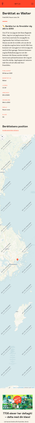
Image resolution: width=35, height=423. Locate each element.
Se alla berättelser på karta (10, 130)
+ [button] (2, 137)
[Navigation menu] (32, 4)
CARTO (33, 387)
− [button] (2, 139)
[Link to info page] (2, 4)
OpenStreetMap (20, 387)
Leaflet (14, 387)
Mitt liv (17, 4)
